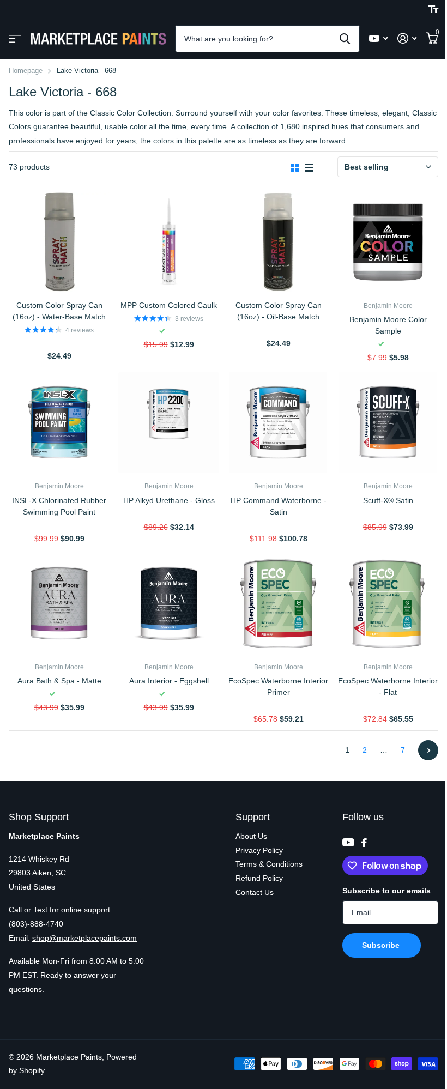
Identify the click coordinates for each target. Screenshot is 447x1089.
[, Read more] (378, 38)
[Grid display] (295, 168)
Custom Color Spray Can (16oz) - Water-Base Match (59, 311)
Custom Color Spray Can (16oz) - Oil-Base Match (278, 311)
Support (252, 817)
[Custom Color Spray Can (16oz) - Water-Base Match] (59, 242)
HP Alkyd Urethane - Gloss (169, 500)
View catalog (15, 39)
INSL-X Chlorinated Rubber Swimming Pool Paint (59, 506)
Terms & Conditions (269, 864)
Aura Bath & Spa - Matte (59, 680)
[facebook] (364, 842)
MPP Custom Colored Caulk (168, 305)
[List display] (309, 168)
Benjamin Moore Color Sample (388, 325)
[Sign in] (407, 38)
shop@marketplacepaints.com (84, 938)
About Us (251, 836)
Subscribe (382, 945)
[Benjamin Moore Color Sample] (387, 242)
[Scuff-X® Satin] (387, 422)
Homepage (26, 70)
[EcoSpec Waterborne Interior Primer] (278, 603)
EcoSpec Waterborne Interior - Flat (388, 686)
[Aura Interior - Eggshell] (168, 603)
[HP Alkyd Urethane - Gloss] (168, 422)
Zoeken (345, 38)
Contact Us (254, 892)
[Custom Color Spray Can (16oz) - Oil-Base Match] (278, 242)
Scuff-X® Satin (388, 500)
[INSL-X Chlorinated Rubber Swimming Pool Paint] (59, 422)
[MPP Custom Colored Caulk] (168, 242)
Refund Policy (259, 878)
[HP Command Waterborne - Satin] (278, 422)
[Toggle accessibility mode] (433, 9)
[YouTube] (348, 842)
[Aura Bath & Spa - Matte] (59, 603)
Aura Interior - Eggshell (169, 680)
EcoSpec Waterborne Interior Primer (278, 686)
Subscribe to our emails (386, 890)
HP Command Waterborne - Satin (279, 506)
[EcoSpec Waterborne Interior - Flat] (387, 603)
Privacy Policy (259, 850)
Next (428, 750)
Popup (60, 343)
